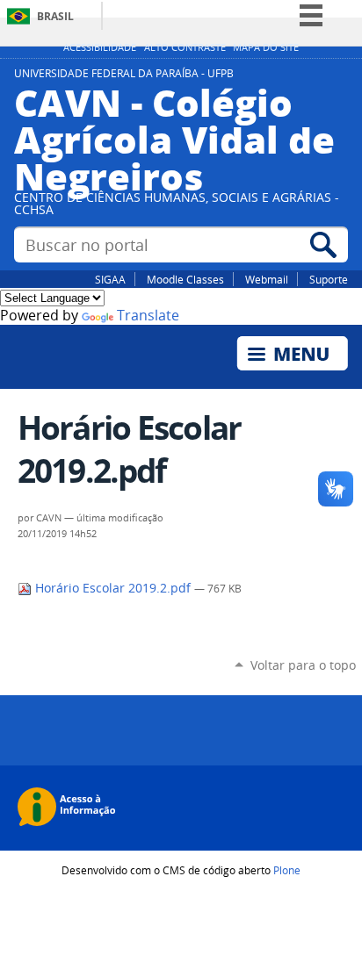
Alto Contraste (185, 47)
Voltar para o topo (303, 665)
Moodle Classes (185, 279)
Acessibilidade (99, 47)
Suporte (328, 279)
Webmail (266, 279)
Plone (286, 870)
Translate (148, 315)
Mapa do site (266, 47)
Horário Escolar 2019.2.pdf (113, 588)
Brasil (55, 16)
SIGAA (110, 279)
